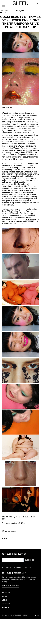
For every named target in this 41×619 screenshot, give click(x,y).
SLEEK (20, 3)
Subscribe (29, 560)
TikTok (28, 567)
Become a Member (10, 586)
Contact (6, 604)
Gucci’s (29, 150)
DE (38, 615)
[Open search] (37, 4)
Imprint (5, 596)
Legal (4, 600)
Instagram (6, 567)
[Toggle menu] (3, 5)
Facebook (18, 567)
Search (5, 607)
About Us (6, 592)
